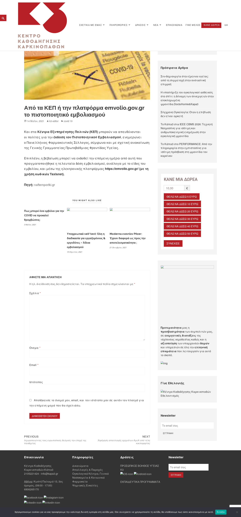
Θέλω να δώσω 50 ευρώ (182, 233)
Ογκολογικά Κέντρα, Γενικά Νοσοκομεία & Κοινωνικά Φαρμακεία (90, 477)
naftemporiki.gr (44, 184)
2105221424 (31, 473)
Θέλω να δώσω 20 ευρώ (182, 211)
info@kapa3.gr (49, 473)
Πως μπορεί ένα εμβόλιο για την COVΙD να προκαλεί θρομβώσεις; (44, 215)
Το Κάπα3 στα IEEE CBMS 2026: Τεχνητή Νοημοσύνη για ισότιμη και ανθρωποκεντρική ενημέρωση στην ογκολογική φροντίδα (187, 130)
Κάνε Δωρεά (212, 25)
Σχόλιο (35, 293)
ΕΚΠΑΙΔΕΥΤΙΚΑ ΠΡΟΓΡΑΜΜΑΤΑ (140, 482)
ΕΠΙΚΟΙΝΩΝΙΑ (174, 25)
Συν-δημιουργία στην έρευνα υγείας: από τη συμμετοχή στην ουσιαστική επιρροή (185, 80)
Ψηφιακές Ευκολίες (85, 485)
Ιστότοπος (36, 382)
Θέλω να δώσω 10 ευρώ (182, 204)
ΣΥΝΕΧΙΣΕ (173, 243)
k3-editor (54, 121)
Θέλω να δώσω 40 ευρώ (182, 226)
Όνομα (34, 348)
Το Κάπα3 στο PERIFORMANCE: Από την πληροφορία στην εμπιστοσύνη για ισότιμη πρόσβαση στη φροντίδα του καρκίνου (186, 150)
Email (33, 365)
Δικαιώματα (80, 466)
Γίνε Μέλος (193, 25)
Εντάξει (221, 512)
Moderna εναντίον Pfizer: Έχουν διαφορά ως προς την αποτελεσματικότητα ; (128, 238)
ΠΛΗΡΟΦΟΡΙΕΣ (119, 25)
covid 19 (68, 121)
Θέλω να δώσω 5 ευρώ (182, 196)
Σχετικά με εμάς (90, 25)
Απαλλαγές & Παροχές (87, 470)
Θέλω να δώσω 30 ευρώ (182, 219)
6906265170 (31, 489)
